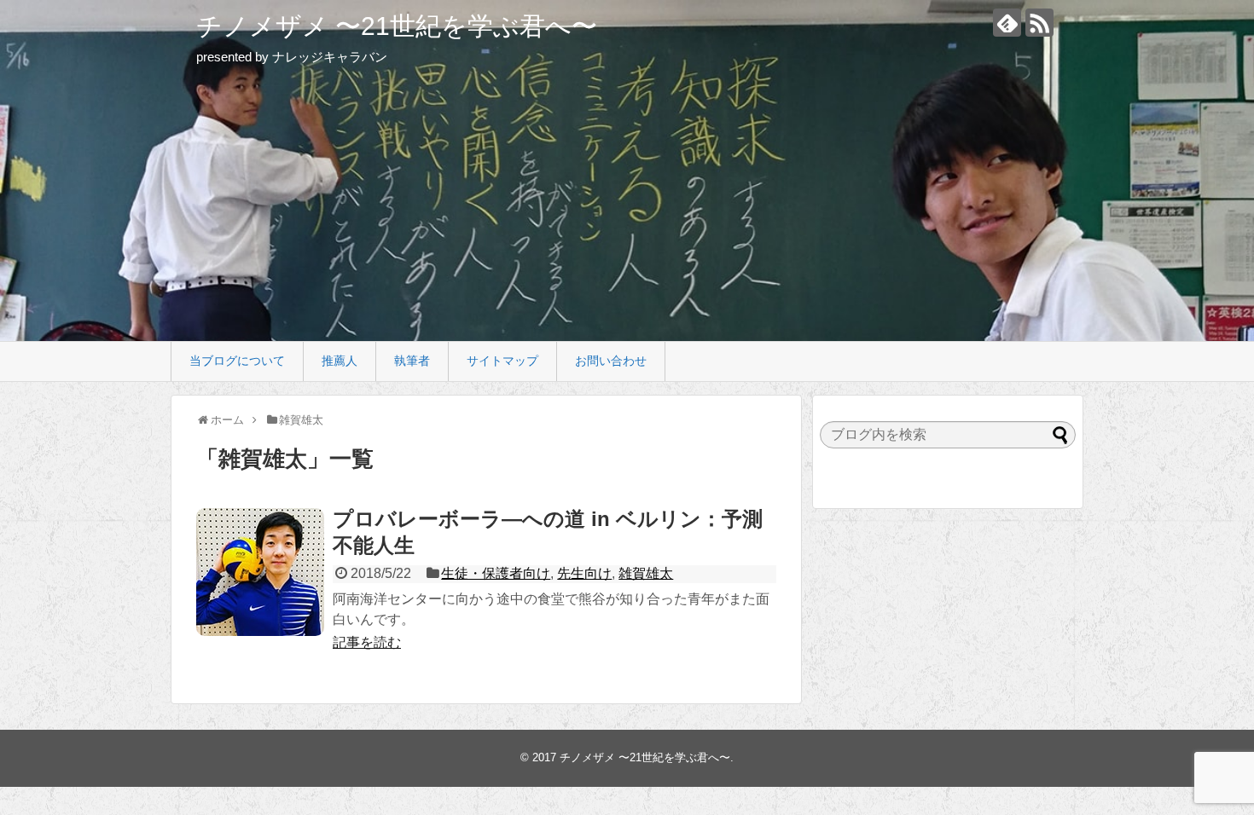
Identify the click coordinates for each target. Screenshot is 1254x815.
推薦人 (339, 360)
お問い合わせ (611, 360)
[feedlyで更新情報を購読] (1007, 23)
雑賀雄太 (645, 573)
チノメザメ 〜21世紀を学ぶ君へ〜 (396, 26)
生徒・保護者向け (495, 573)
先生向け (584, 573)
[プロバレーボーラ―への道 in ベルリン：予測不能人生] (260, 572)
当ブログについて (237, 360)
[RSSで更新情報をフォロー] (1039, 23)
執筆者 (412, 360)
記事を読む (367, 642)
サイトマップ (502, 360)
